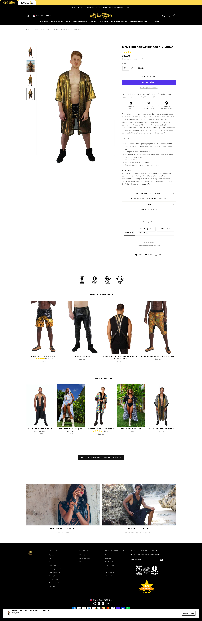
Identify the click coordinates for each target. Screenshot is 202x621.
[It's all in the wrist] (63, 504)
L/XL (132, 68)
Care (148, 204)
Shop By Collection (99, 21)
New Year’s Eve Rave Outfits (50, 30)
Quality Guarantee (55, 576)
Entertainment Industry (141, 21)
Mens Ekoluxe (109, 572)
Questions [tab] (141, 233)
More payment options (148, 88)
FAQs (51, 558)
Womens (108, 558)
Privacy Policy (53, 579)
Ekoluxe (81, 562)
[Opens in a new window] (94, 603)
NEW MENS (44, 21)
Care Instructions (54, 572)
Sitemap (52, 586)
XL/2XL (141, 68)
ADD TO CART (188, 613)
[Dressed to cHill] (139, 504)
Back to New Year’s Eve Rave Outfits (102, 457)
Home (28, 30)
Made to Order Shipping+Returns (148, 199)
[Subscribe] (161, 559)
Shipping (125, 59)
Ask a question (149, 209)
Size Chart (52, 565)
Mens (107, 555)
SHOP (68, 21)
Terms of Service (54, 583)
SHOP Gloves (63, 533)
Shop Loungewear (119, 21)
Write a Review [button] (166, 229)
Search (51, 562)
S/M (125, 68)
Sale (106, 569)
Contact (51, 555)
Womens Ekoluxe (110, 576)
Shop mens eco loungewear (139, 533)
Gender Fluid (109, 562)
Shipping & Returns (55, 569)
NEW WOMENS (57, 21)
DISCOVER (159, 21)
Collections (35, 30)
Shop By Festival (80, 21)
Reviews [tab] (128, 233)
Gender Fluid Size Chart (149, 193)
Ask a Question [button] (148, 229)
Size (124, 64)
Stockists (82, 555)
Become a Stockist (85, 558)
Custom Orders (110, 565)
